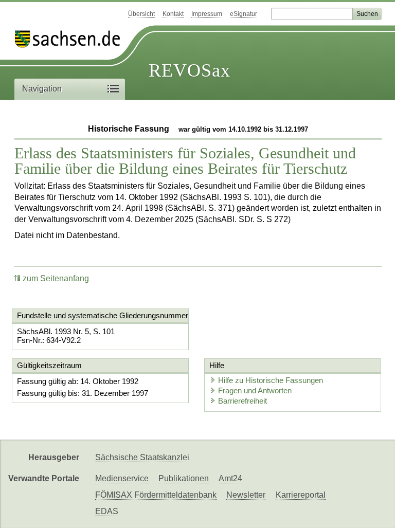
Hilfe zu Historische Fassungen (270, 380)
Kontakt (173, 13)
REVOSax (189, 70)
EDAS (106, 511)
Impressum (206, 13)
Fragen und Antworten (255, 390)
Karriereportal (301, 494)
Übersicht (141, 13)
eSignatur (243, 13)
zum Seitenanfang (56, 278)
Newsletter (245, 494)
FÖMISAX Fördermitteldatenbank (156, 494)
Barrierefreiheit (242, 400)
